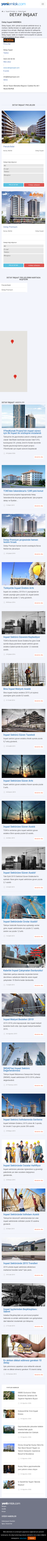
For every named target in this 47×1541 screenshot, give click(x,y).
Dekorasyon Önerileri (8, 1521)
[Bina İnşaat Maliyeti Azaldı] (23, 674)
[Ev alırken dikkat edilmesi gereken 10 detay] (23, 1346)
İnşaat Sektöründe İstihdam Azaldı (21, 1214)
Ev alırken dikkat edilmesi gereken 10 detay (22, 1361)
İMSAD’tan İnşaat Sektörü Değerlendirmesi (16, 1069)
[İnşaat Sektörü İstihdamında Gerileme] (23, 1105)
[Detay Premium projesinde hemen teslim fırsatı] (23, 525)
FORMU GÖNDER (34, 185)
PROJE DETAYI (13, 185)
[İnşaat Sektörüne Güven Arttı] (23, 766)
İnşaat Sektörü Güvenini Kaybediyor (21, 637)
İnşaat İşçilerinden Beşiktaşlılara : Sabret (20, 1310)
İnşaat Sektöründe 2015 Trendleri (20, 1263)
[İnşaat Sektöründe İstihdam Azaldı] (23, 1200)
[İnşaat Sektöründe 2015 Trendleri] (23, 1249)
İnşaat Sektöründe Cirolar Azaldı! (20, 921)
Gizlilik (4, 1509)
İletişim (4, 1506)
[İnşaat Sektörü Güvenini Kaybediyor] (23, 622)
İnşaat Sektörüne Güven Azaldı (19, 826)
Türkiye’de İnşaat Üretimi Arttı (18, 588)
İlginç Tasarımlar (7, 1524)
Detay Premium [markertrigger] (7, 290)
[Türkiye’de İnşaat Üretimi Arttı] (23, 574)
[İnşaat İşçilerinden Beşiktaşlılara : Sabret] (23, 1295)
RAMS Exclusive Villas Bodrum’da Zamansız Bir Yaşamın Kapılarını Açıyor (28, 1396)
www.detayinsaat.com (11, 68)
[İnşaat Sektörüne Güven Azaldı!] (23, 858)
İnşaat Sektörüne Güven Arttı (18, 780)
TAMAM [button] (31, 1538)
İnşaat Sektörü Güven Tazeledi (19, 734)
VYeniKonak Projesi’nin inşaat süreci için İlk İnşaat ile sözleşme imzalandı (22, 431)
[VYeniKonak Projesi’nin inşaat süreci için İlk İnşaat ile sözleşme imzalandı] (23, 416)
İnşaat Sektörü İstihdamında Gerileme (22, 1119)
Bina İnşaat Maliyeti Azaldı (17, 689)
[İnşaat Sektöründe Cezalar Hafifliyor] (23, 1151)
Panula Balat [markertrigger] (6, 285)
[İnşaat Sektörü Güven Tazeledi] (23, 720)
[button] (12, 342)
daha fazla (23, 1538)
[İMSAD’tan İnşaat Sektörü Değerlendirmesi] (23, 1054)
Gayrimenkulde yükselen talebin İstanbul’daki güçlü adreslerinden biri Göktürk (30, 1429)
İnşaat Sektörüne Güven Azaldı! (19, 872)
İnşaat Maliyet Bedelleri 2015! (18, 1019)
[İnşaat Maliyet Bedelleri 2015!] (23, 1005)
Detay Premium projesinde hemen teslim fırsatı (20, 540)
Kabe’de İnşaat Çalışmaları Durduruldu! (23, 970)
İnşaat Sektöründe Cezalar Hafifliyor (22, 1165)
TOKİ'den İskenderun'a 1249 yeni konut (23, 491)
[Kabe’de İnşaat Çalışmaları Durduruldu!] (23, 956)
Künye (4, 1511)
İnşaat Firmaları (10, 11)
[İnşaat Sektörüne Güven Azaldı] (23, 812)
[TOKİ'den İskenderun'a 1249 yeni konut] (23, 476)
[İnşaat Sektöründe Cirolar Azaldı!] (23, 907)
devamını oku (39, 457)
